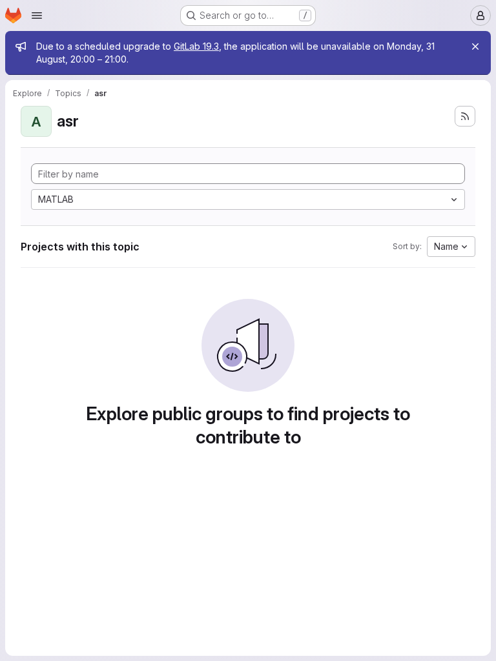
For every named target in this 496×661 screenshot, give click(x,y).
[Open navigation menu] (36, 15)
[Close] (475, 46)
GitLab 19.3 (196, 46)
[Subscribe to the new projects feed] (465, 116)
